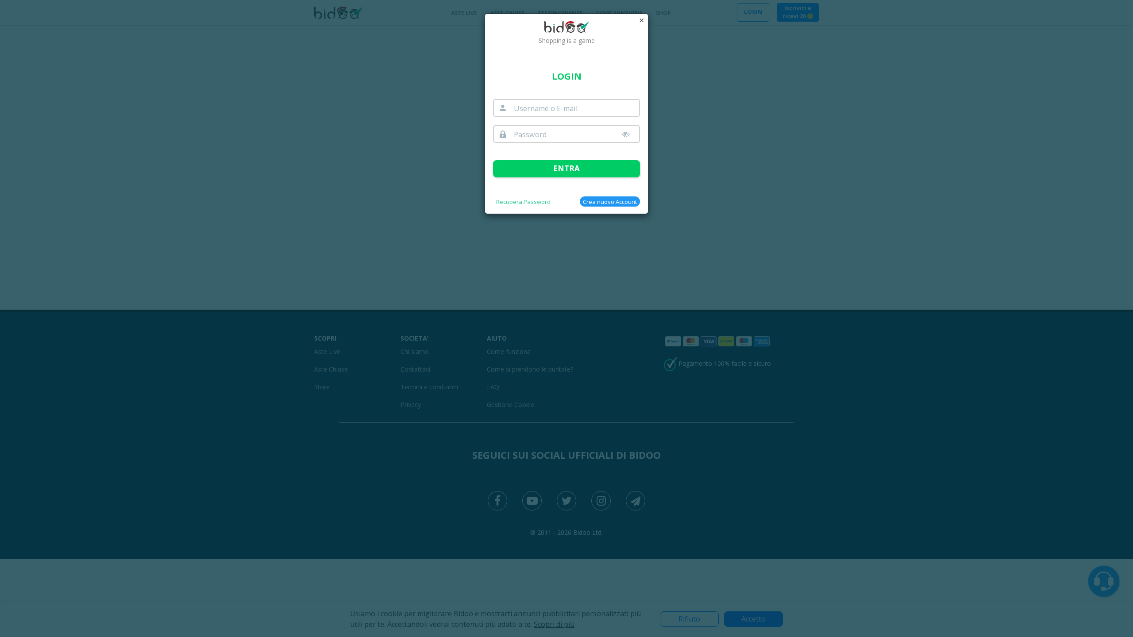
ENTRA (566, 168)
